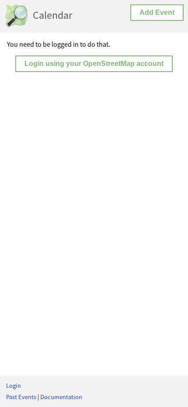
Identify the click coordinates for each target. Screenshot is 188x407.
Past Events (21, 397)
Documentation (61, 397)
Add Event (156, 12)
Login (13, 386)
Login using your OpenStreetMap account (94, 63)
